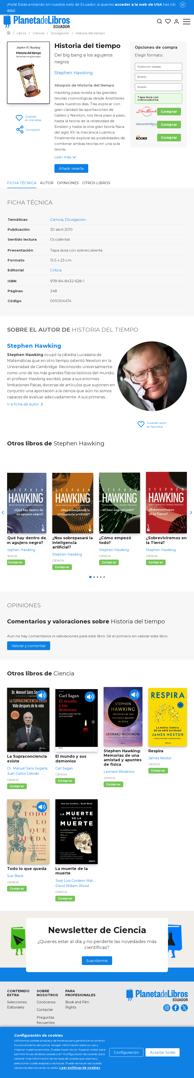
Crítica (56, 270)
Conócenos (46, 1002)
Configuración (126, 1052)
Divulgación (75, 219)
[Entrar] (175, 21)
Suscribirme (97, 960)
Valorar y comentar (29, 645)
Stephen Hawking (34, 345)
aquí (11, 10)
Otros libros (96, 183)
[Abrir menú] (186, 21)
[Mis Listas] (166, 21)
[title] (157, 995)
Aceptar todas (162, 1052)
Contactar (45, 1010)
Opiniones (68, 183)
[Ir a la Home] (8, 33)
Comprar (169, 111)
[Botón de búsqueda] (159, 21)
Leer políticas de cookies (79, 1067)
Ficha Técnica (21, 183)
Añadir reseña (71, 168)
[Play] (41, 695)
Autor (46, 183)
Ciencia (56, 219)
